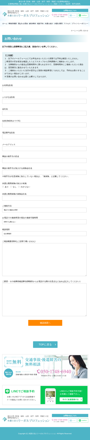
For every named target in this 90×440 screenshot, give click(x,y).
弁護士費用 (58, 23)
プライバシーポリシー (80, 23)
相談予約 (40, 23)
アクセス (67, 23)
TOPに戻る (45, 344)
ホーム (4, 23)
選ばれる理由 (23, 23)
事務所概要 (13, 23)
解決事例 (32, 23)
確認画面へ (45, 323)
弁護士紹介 (49, 23)
